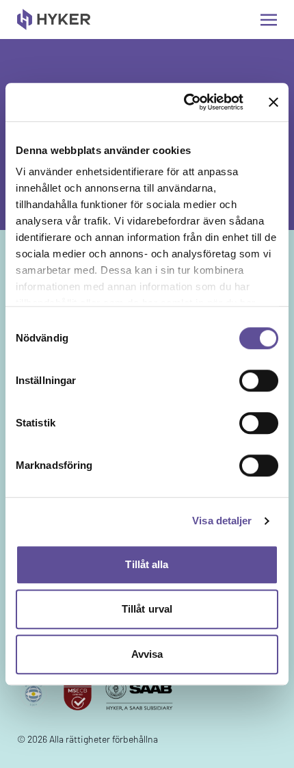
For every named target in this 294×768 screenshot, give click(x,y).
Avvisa (147, 654)
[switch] (258, 381)
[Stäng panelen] (273, 102)
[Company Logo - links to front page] (53, 19)
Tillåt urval (147, 609)
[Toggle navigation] (268, 19)
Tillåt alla (146, 564)
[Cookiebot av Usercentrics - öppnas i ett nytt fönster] (184, 102)
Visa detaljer (222, 520)
